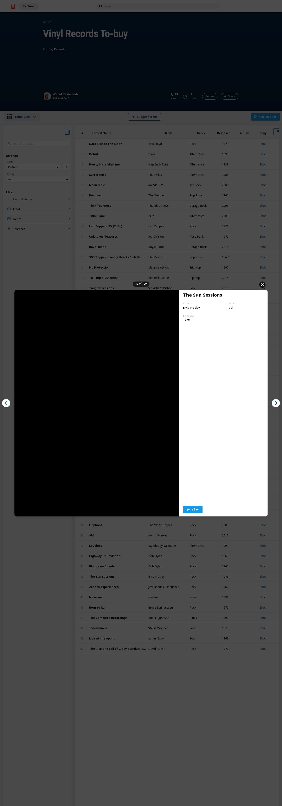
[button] (193, 509)
